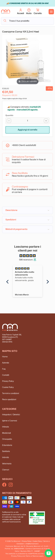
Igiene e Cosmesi (9, 420)
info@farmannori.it (31, 544)
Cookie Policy (8, 387)
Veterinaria (6, 463)
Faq (3, 369)
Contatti (5, 375)
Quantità (9, 115)
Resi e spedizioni (9, 399)
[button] (38, 12)
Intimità (5, 457)
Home (5, 356)
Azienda (5, 363)
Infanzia (5, 427)
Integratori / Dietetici (11, 414)
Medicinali (6, 433)
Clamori (5, 470)
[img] (27, 255)
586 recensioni (26, 260)
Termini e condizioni (10, 393)
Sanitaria (6, 451)
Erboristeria (7, 445)
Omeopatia (7, 439)
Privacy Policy (8, 381)
